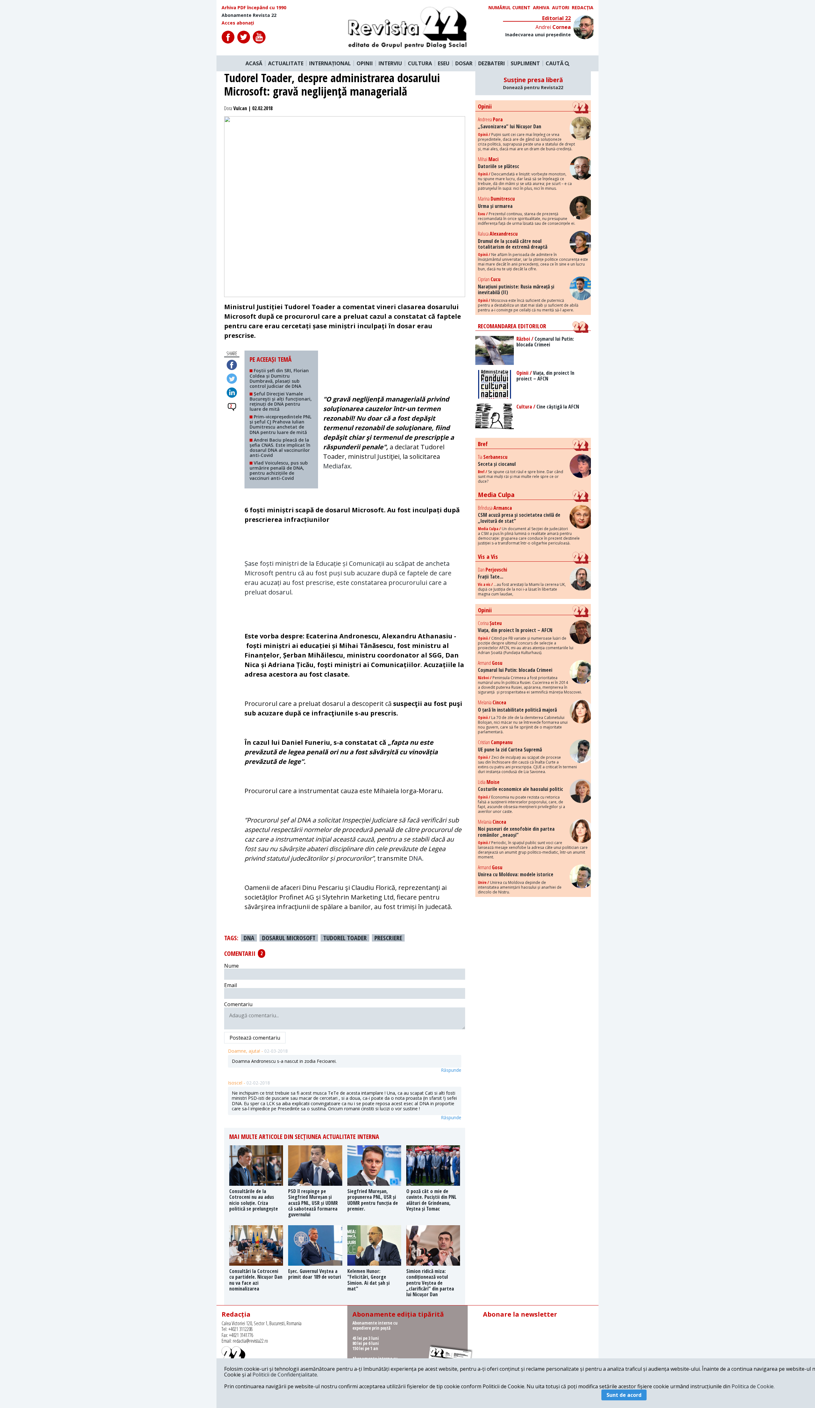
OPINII (365, 63)
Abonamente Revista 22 (249, 15)
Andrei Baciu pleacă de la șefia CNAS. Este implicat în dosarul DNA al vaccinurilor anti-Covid (280, 447)
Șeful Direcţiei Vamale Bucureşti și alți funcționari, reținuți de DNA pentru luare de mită (281, 401)
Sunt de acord (623, 1394)
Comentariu (238, 1004)
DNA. (417, 858)
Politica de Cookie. (753, 1386)
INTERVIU (390, 63)
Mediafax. (338, 466)
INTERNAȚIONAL (330, 63)
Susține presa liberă (533, 83)
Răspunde (451, 1070)
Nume (231, 965)
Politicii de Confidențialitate (284, 1374)
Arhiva (541, 7)
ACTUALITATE (285, 63)
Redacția (582, 7)
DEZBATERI (491, 63)
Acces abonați (238, 22)
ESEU (444, 63)
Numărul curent (509, 7)
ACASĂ (253, 63)
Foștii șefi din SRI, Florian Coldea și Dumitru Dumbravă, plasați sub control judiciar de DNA (279, 378)
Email (230, 985)
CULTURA (420, 63)
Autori (560, 7)
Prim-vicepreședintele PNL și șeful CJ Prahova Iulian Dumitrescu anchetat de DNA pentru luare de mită (280, 424)
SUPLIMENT (525, 63)
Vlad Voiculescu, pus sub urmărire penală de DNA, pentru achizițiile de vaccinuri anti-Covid (279, 470)
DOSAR (463, 63)
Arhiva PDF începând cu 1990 (254, 7)
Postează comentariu (255, 1037)
